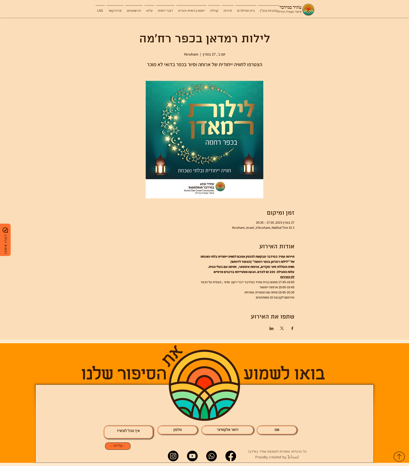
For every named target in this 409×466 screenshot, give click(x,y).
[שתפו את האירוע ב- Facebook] (292, 328)
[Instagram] (173, 456)
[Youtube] (192, 456)
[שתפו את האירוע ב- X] (282, 328)
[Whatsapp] (211, 456)
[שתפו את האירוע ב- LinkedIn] (271, 328)
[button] (228, 8)
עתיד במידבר (290, 7)
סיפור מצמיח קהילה (289, 12)
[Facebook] (230, 456)
